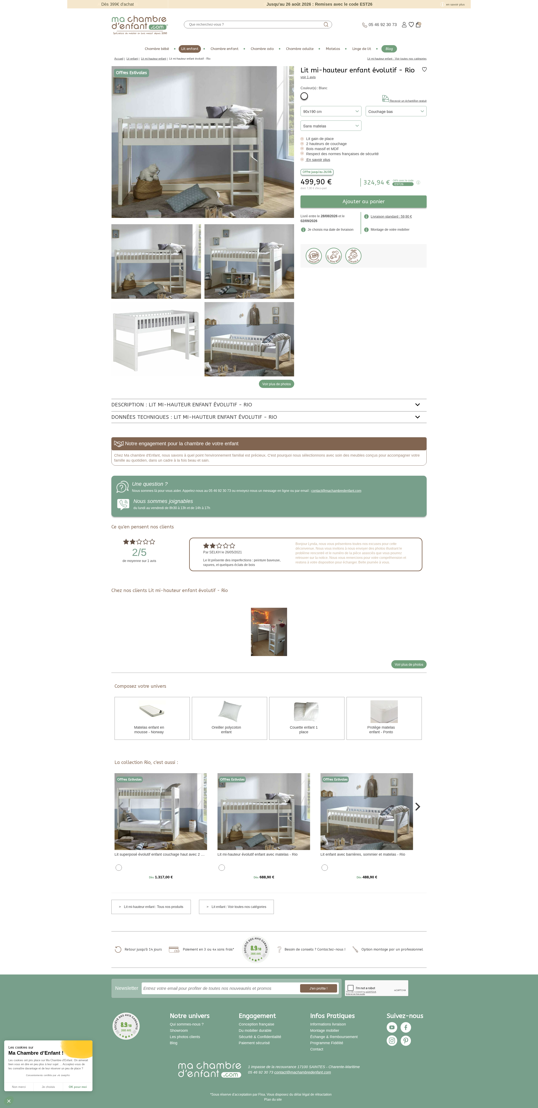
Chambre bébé (157, 49)
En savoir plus (318, 160)
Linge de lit (361, 49)
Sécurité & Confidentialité (260, 1037)
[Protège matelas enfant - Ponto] (384, 711)
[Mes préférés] (411, 24)
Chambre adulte (300, 49)
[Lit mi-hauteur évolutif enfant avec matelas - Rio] (264, 811)
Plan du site (273, 1099)
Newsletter (126, 988)
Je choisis (48, 1086)
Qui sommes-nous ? (187, 1024)
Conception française (256, 1024)
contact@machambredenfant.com (336, 490)
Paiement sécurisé (254, 1043)
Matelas (333, 49)
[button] (9, 1101)
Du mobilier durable (255, 1030)
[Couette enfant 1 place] (306, 711)
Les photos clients (185, 1037)
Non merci (19, 1086)
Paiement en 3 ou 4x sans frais (208, 949)
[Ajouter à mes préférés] (424, 70)
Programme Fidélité (326, 1043)
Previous (120, 806)
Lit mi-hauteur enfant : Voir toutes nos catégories (397, 58)
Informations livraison (328, 1024)
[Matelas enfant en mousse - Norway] (152, 711)
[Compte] (404, 24)
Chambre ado (262, 49)
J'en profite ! (318, 988)
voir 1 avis (308, 77)
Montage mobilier (324, 1030)
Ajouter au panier (364, 201)
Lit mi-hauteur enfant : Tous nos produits (153, 907)
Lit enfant (189, 49)
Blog (389, 49)
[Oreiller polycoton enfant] (229, 711)
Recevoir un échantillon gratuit (408, 100)
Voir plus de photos (409, 664)
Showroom (179, 1030)
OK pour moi (78, 1086)
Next (417, 806)
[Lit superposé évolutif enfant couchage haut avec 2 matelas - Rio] (161, 811)
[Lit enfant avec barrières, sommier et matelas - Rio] (366, 811)
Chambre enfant (225, 49)
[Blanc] (304, 96)
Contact (316, 1049)
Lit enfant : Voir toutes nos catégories (239, 907)
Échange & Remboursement (334, 1037)
